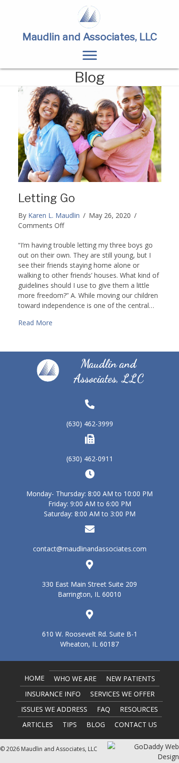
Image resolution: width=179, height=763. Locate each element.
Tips (70, 724)
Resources (139, 709)
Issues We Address (54, 709)
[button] (90, 55)
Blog (95, 724)
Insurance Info (53, 693)
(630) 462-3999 (89, 423)
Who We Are (75, 678)
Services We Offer (122, 693)
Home (34, 678)
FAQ (103, 709)
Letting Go (46, 198)
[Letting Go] (89, 133)
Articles (37, 724)
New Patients (130, 678)
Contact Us (136, 724)
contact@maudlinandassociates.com (90, 548)
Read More (35, 322)
